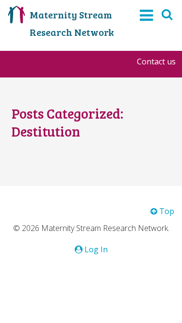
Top (165, 211)
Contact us (156, 61)
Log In (95, 249)
